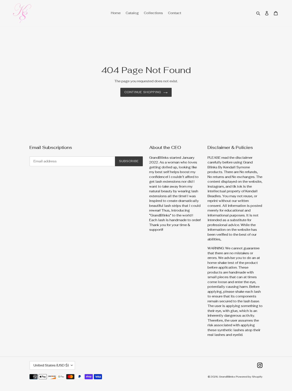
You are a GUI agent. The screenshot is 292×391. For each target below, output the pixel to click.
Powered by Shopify (249, 376)
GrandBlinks (227, 376)
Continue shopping (142, 92)
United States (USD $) (51, 365)
